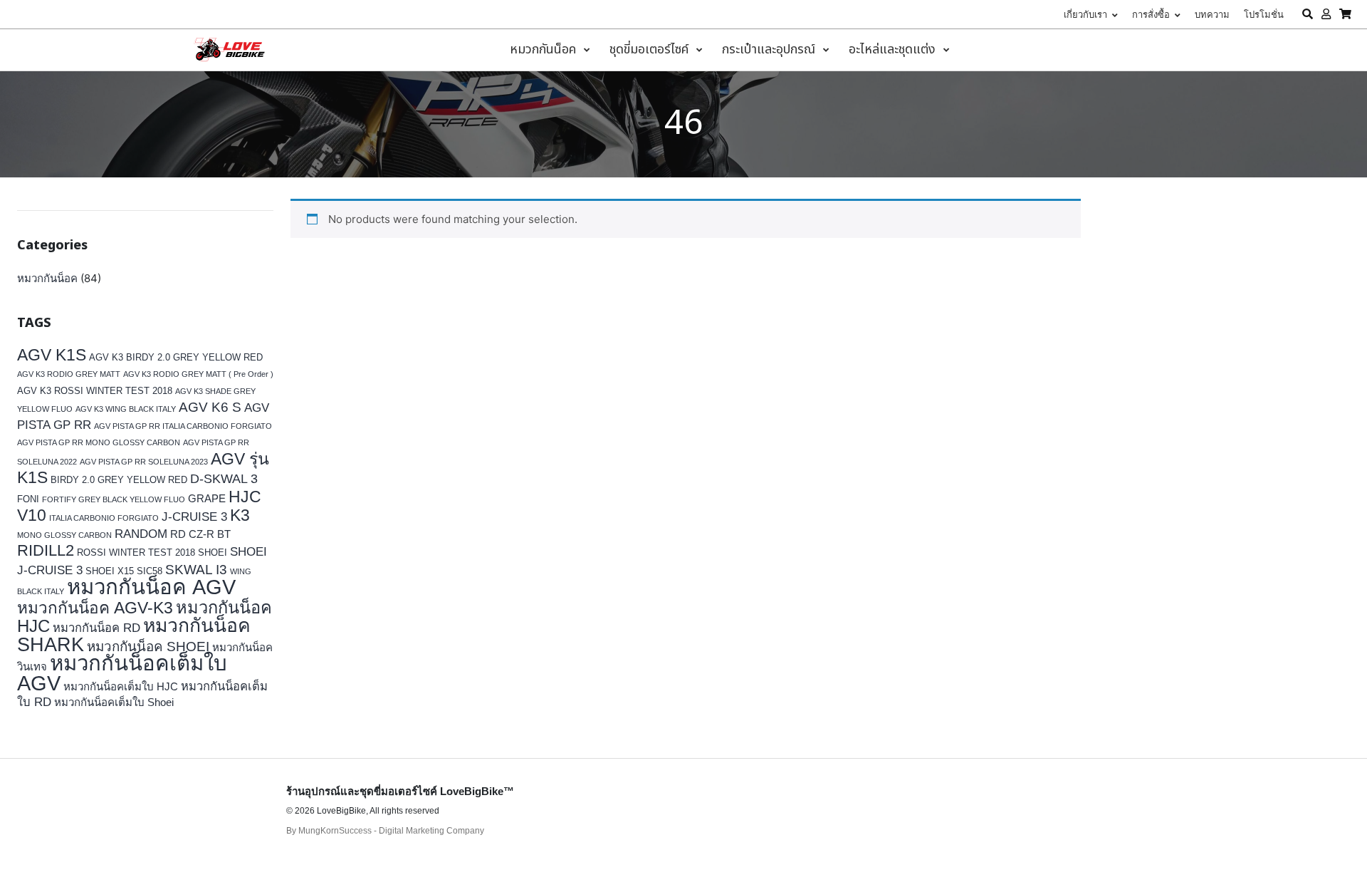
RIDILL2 (45, 550)
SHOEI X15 (109, 571)
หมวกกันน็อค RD (96, 628)
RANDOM (141, 534)
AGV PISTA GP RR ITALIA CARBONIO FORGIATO (183, 426)
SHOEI (212, 552)
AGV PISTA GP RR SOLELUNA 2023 (144, 461)
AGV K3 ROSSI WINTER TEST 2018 (94, 390)
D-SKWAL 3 (224, 479)
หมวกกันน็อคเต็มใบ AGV (122, 673)
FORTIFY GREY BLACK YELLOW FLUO (113, 499)
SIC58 (149, 571)
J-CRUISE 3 (194, 517)
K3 (240, 515)
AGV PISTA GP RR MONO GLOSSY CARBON (98, 442)
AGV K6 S (210, 407)
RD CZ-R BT (200, 534)
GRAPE (207, 498)
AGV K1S (51, 355)
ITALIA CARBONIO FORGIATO (104, 518)
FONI (28, 499)
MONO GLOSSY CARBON (64, 535)
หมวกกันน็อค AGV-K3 (95, 608)
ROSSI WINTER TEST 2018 (136, 552)
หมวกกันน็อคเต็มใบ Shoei (114, 702)
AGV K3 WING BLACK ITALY (125, 409)
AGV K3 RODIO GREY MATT (68, 374)
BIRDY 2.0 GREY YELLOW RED (119, 479)
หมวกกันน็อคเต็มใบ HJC (120, 686)
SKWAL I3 (196, 569)
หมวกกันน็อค (47, 278)
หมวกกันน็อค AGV (151, 586)
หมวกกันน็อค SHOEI (148, 646)
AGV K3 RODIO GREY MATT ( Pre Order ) (198, 374)
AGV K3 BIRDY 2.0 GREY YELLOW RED (176, 357)
